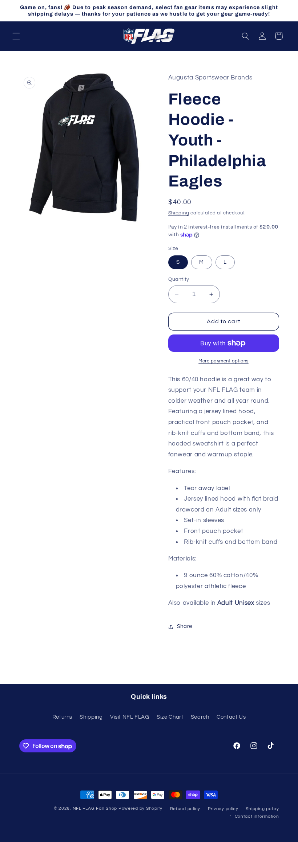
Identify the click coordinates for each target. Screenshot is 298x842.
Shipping (178, 213)
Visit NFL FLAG (129, 717)
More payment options (223, 361)
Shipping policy (262, 809)
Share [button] (184, 626)
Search (200, 717)
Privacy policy (223, 809)
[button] (16, 36)
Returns (62, 717)
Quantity (178, 279)
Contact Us (231, 717)
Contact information (257, 816)
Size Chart (170, 717)
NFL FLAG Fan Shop (95, 808)
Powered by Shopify (140, 808)
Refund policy (185, 809)
